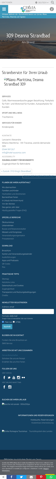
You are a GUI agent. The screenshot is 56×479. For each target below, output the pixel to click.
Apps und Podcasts (10, 260)
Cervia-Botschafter (10, 355)
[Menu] (4, 9)
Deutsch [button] (42, 2)
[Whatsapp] (51, 477)
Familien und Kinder (10, 190)
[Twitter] (21, 477)
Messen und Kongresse (12, 232)
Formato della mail (17, 317)
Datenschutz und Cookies (13, 285)
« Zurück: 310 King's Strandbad (16, 171)
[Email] (31, 477)
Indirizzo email (8, 307)
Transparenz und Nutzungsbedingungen (19, 292)
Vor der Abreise (8, 204)
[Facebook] (11, 477)
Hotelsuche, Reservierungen (42, 420)
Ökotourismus (8, 222)
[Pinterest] (41, 477)
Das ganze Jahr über (10, 207)
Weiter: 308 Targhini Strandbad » (39, 176)
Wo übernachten (9, 187)
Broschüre (6, 250)
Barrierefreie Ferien (10, 197)
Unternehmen (7, 225)
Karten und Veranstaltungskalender (17, 254)
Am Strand (28, 42)
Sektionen (7, 2)
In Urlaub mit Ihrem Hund (12, 200)
